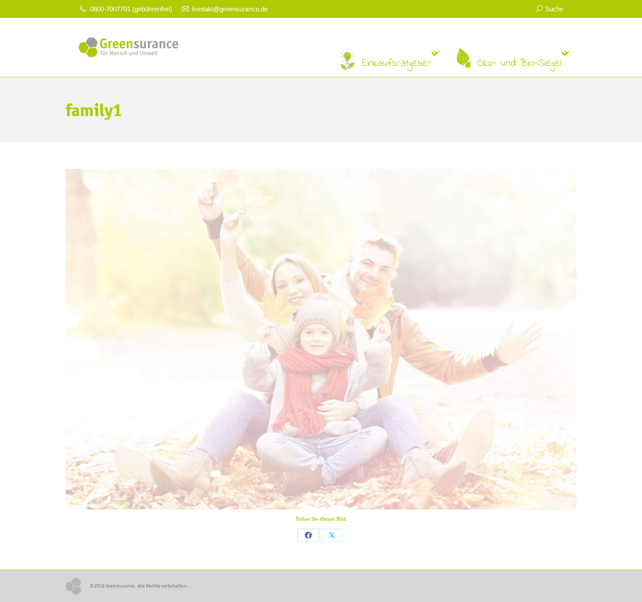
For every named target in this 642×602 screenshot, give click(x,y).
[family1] (321, 339)
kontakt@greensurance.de (230, 9)
